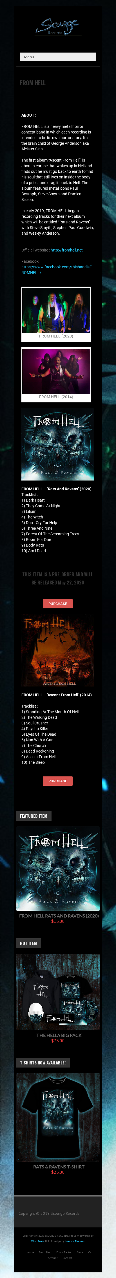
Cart (91, 1252)
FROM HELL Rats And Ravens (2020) (59, 915)
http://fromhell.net (67, 250)
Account (53, 1258)
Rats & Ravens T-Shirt (59, 1166)
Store (80, 1252)
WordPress (37, 1241)
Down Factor (64, 1252)
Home (30, 1252)
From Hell (45, 1252)
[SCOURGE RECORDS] (58, 19)
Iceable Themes (74, 1241)
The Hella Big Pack (59, 1035)
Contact (67, 1258)
